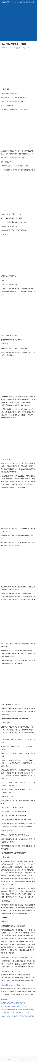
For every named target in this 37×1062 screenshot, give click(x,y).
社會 (13, 2)
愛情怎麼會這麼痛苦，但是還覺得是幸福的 (13, 1003)
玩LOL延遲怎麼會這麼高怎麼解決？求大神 (13, 1006)
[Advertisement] (18, 22)
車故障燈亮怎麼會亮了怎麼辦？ (11, 971)
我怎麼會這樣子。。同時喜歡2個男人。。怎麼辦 (15, 1013)
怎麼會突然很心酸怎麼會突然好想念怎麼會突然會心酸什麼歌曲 (18, 1009)
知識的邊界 (6, 2)
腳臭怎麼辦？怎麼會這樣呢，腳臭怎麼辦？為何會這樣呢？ (18, 957)
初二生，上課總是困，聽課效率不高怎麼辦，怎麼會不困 (17, 1016)
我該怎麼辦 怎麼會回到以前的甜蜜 (12, 985)
